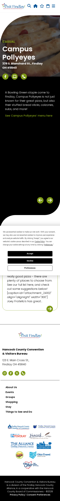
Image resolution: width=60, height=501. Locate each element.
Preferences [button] (48, 245)
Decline (30, 261)
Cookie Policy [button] (40, 241)
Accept (30, 254)
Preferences (30, 268)
